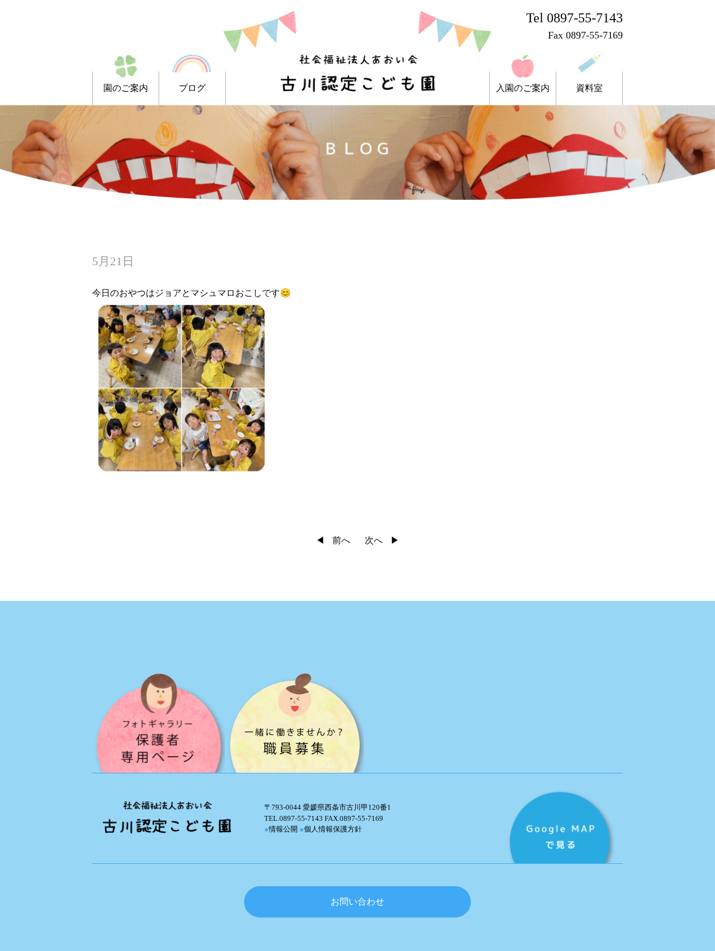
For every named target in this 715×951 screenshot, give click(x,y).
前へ (341, 540)
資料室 (589, 88)
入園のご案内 (523, 88)
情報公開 (281, 829)
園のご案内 (125, 88)
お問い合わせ (357, 901)
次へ (374, 540)
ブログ (192, 88)
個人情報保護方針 (330, 829)
